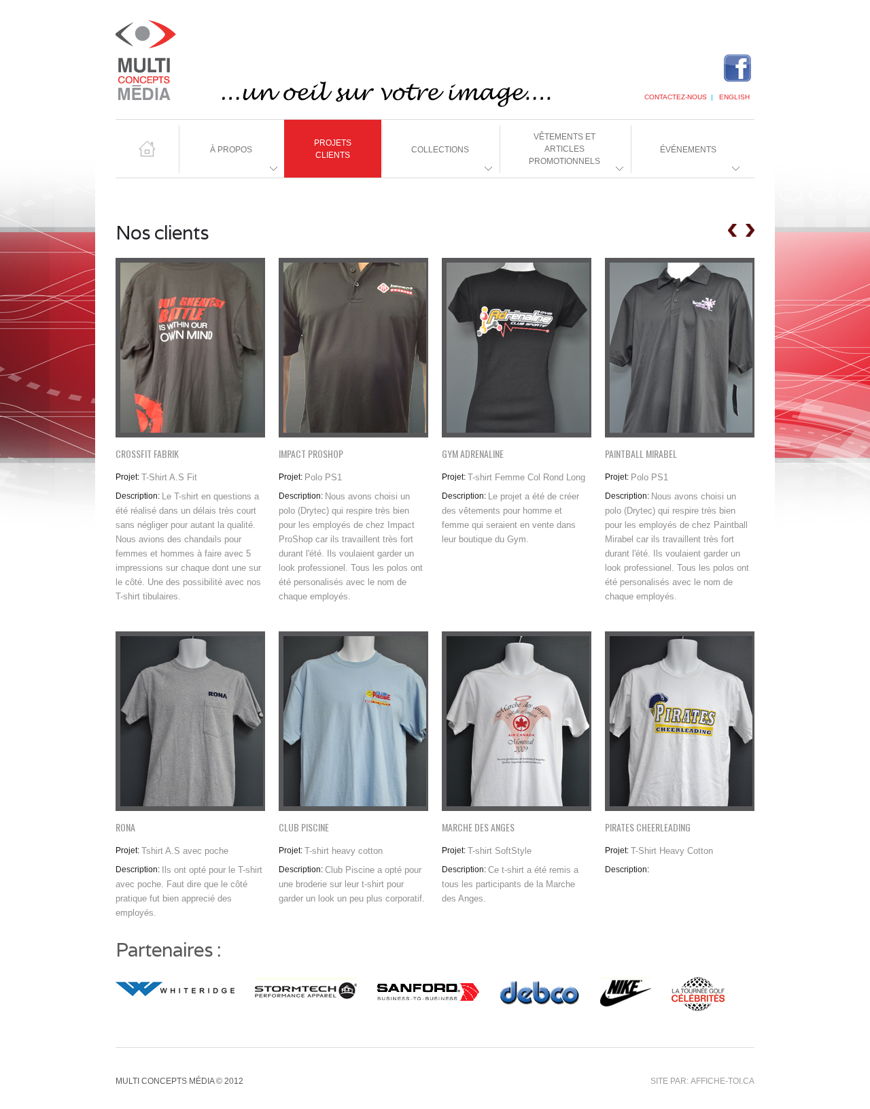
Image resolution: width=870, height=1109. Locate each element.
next (750, 230)
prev (732, 230)
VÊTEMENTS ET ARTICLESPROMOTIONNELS (549, 155)
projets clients (332, 149)
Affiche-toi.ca (722, 1081)
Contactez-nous (675, 97)
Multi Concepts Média (353, 63)
